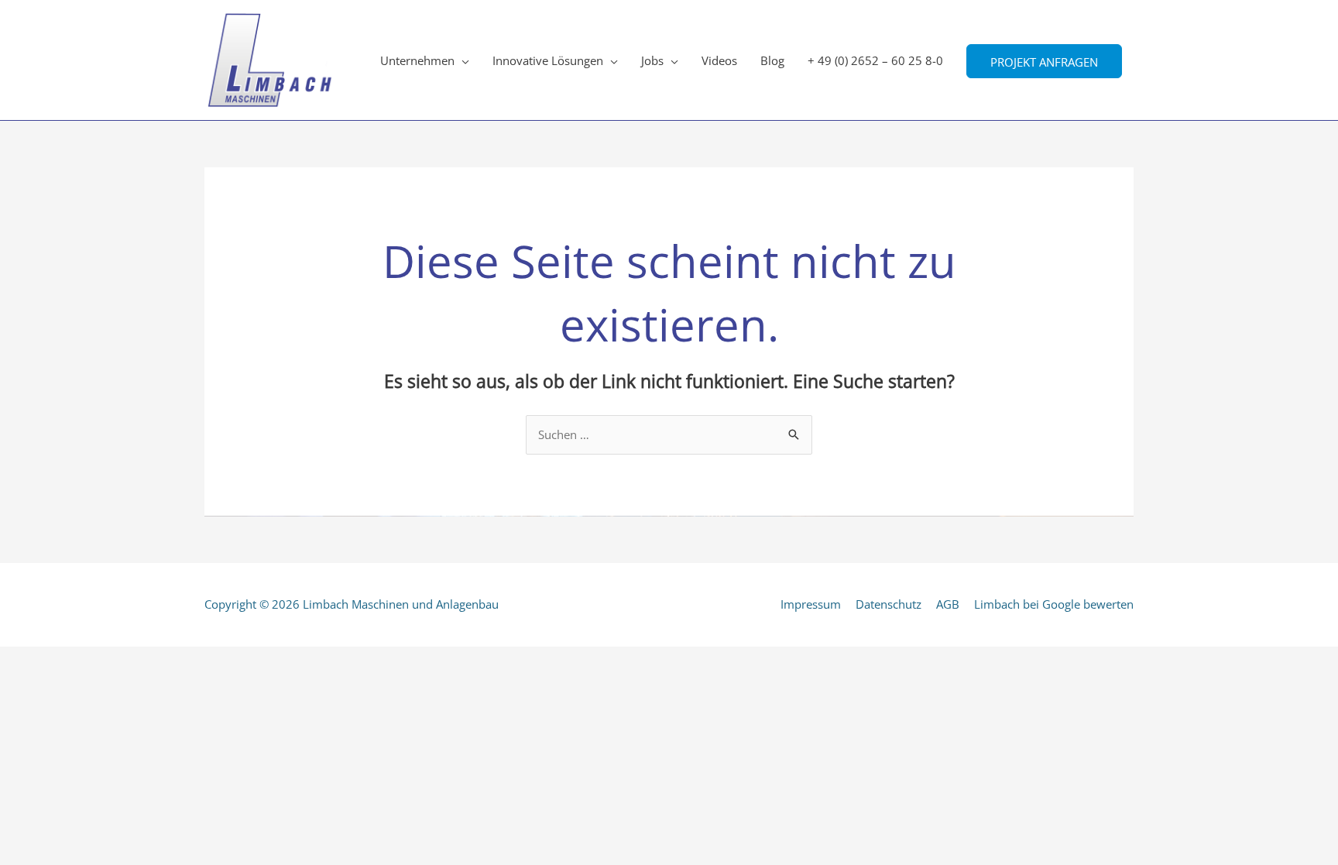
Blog (772, 60)
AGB (947, 604)
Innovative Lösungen (547, 60)
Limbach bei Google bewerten (1054, 604)
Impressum (810, 604)
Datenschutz (888, 604)
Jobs (652, 60)
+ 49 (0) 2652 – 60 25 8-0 (875, 60)
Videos (719, 60)
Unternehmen (417, 60)
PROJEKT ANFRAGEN (1044, 61)
